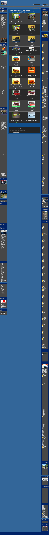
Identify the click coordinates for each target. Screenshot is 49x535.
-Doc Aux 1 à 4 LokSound (4, 127)
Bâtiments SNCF (44, 346)
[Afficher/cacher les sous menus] (1, 21)
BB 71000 (44, 285)
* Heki (1, 269)
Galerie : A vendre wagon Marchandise (20, 10)
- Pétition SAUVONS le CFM (3, 101)
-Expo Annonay (44, 74)
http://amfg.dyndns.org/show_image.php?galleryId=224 (16, 128)
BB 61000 (43, 421)
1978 (43, 51)
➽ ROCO (43, 507)
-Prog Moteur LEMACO (3, 124)
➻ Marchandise (44, 22)
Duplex (44, 272)
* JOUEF (2, 235)
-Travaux (43, 127)
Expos (1, 189)
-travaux (43, 182)
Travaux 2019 (2, 144)
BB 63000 (43, 420)
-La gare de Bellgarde (44, 130)
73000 (43, 297)
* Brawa (2, 274)
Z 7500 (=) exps (45, 310)
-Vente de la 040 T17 (44, 86)
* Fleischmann (2, 252)
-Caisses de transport (3, 174)
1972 (43, 44)
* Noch (1, 270)
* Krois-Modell (2, 296)
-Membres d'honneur (3, 17)
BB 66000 (44, 281)
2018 (43, 163)
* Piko (1, 245)
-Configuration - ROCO (3, 122)
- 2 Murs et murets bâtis (4, 153)
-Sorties (43, 184)
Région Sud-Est (44, 527)
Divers (43, 337)
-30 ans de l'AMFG (44, 87)
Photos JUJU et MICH (44, 219)
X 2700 (44, 301)
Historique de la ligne (44, 218)
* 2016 (2, 89)
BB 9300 (44, 255)
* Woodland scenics (3, 267)
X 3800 (43, 426)
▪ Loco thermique (45, 234)
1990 (43, 65)
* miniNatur (2, 264)
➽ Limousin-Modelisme (45, 516)
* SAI (1, 278)
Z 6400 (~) (44, 319)
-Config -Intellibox (3, 123)
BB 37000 (44, 411)
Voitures (44, 448)
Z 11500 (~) (44, 311)
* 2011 (2, 69)
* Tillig (1, 248)
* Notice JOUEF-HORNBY (45, 488)
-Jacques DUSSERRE (3, 22)
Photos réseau (2, 185)
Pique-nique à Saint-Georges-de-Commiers (45, 96)
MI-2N (43, 325)
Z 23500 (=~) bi (45, 326)
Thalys (44, 273)
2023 (43, 185)
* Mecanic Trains (3, 304)
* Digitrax (2, 290)
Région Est (43, 528)
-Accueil (2, 15)
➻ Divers (43, 25)
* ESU (1, 287)
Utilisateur (21, 12)
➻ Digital (43, 28)
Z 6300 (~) (44, 318)
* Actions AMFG (4, 65)
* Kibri (1, 275)
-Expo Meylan (44, 77)
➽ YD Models (43, 515)
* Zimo (1, 288)
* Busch (2, 265)
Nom (15, 12)
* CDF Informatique (3, 293)
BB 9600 (43, 405)
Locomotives (44, 375)
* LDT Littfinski (2, 294)
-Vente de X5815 (44, 91)
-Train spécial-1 (44, 129)
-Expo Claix (43, 76)
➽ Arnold (43, 512)
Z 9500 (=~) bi (45, 312)
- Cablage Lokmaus (3, 125)
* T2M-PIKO (2, 237)
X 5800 (44, 290)
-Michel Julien (2, 23)
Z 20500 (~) (44, 324)
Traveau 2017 (2, 142)
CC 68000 (44, 239)
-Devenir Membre (3, 18)
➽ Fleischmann (44, 508)
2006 (43, 107)
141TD (44, 227)
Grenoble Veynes (3, 201)
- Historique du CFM (4, 57)
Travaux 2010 (3, 134)
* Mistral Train (2, 251)
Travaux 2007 (2, 131)
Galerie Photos (45, 374)
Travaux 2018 (2, 143)
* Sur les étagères (3, 234)
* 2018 (2, 91)
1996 (43, 73)
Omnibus (43, 436)
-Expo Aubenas (44, 75)
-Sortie (44, 154)
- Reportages (3, 68)
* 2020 (2, 95)
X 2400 (44, 289)
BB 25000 (44, 259)
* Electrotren (2, 242)
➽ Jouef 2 (43, 506)
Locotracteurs (44, 416)
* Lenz (1, 285)
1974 (43, 46)
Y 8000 (44, 280)
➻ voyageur (43, 21)
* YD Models (2, 292)
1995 (43, 72)
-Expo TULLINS (44, 92)
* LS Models (2, 239)
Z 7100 (44, 313)
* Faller (1, 268)
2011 (43, 126)
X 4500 (44, 294)
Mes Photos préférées (44, 370)
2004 (43, 97)
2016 (43, 155)
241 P (43, 380)
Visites (19, 12)
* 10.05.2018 (2, 92)
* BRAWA (2, 254)
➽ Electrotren (43, 509)
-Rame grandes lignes (45, 455)
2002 (43, 88)
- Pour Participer (3, 66)
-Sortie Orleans (44, 135)
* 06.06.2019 (2, 94)
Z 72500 (44, 303)
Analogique (3, 120)
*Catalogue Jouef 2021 (3, 236)
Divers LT (44, 286)
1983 (43, 57)
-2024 (43, 189)
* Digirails (2, 286)
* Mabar (2, 249)
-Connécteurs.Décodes (3, 126)
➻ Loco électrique (44, 19)
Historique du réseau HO (4, 184)
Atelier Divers (3, 173)
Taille (24, 12)
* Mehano (2, 250)
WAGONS (44, 333)
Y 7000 (44, 279)
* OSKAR (2, 253)
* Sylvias (2, 266)
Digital (2, 121)
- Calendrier (2, 67)
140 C (43, 232)
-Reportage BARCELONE (45, 117)
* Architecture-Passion (3, 280)
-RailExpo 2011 (44, 131)
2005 (43, 102)
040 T (43, 228)
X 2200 (43, 427)
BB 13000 (44, 414)
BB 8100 (44, 247)
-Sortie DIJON (44, 103)
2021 (43, 177)
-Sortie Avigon (44, 98)
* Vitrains (2, 246)
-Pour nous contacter (3, 19)
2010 (43, 116)
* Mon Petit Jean (3, 281)
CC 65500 (44, 241)
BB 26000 (44, 408)
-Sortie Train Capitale (44, 94)
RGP (43, 295)
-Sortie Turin (43, 140)
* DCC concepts (2, 295)
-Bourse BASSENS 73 (44, 136)
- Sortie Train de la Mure (45, 71)
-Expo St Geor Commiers (45, 78)
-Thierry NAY (2, 27)
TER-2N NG (44, 330)
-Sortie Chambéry (44, 90)
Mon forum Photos (44, 371)
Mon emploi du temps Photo (44, 373)
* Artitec (2, 279)
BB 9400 (44, 260)
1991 (43, 66)
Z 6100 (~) (44, 317)
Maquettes (44, 23)
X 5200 (44, 296)
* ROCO (2, 238)
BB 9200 (44, 254)
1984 (43, 58)
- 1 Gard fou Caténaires (3, 152)
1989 (43, 64)
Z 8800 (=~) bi (45, 323)
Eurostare (44, 274)
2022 (43, 181)
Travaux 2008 (2, 132)
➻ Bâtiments (43, 24)
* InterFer (2, 307)
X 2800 (44, 302)
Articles (44, 203)
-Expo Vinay (43, 79)
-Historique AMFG (3, 16)
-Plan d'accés (2, 20)
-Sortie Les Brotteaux (44, 104)
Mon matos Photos (44, 369)
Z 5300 (43, 441)
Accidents (44, 347)
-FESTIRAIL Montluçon (45, 118)
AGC (42, 433)
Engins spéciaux (45, 332)
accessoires (44, 26)
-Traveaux (43, 178)
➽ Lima (43, 510)
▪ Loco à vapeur (45, 376)
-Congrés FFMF (44, 100)
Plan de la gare (2, 186)
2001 (43, 85)
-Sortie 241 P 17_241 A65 (45, 115)
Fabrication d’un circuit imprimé (4, 164)
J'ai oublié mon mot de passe (45, 5)
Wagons (44, 20)
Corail (43, 338)
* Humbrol (2, 277)
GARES (44, 344)
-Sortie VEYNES (44, 89)
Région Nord (43, 529)
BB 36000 (44, 261)
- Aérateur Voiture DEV (3, 172)
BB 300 (44, 246)
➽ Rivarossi (43, 511)
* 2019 (2, 93)
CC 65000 (44, 240)
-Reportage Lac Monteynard (44, 119)
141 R (43, 226)
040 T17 (44, 354)
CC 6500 (44, 268)
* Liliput (2, 243)
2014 (43, 142)
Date (17, 12)
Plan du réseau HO (3, 187)
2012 (43, 132)
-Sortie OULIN (44, 108)
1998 (43, 80)
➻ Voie (43, 27)
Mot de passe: (41, 4)
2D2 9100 (44, 253)
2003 (43, 93)
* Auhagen (2, 273)
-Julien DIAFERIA (3, 24)
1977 (43, 50)
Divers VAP (44, 233)
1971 (43, 43)
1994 (43, 70)
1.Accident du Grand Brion (44, 205)
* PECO (2, 263)
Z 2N (42, 442)
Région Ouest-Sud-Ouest (45, 530)
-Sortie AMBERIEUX (44, 101)
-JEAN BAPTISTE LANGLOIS (3, 26)
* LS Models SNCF (3, 240)
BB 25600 (44, 252)
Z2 (42, 439)
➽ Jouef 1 (43, 505)
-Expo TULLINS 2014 (44, 145)
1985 (43, 59)
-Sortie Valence (44, 106)
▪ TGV (43, 415)
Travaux (3, 128)
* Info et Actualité (4, 56)
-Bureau (3, 21)
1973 (43, 45)
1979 (43, 52)
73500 (43, 331)
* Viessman (2, 276)
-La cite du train (44, 128)
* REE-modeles (2, 247)
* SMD (1, 303)
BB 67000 (44, 235)
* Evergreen (2, 272)
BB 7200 (44, 267)
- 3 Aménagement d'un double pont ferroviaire (3, 154)
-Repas (43, 134)
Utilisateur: (32, 4)
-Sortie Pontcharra (44, 141)
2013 (43, 137)
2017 (43, 159)
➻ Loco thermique (44, 18)
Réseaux (44, 275)
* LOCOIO (2, 291)
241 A (43, 381)
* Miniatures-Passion (3, 306)
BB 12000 (44, 413)
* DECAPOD (2, 271)
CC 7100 (44, 248)
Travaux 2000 (3, 129)
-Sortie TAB (43, 105)
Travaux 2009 (2, 133)
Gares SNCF (43, 345)
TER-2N (43, 444)
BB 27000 (44, 409)
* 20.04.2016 (2, 90)
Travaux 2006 (2, 130)
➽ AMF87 (43, 514)
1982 (43, 56)
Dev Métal (44, 339)
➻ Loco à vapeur (44, 17)
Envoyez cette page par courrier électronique (37, 8)
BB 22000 (44, 266)
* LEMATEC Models (3, 244)
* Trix (1, 241)
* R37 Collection (3, 256)
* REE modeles (2, 255)
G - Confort (44, 343)
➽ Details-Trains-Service (45, 517)
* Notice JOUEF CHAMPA (45, 489)
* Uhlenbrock (2, 289)
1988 (43, 63)
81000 (43, 432)
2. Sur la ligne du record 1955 (45, 207)
